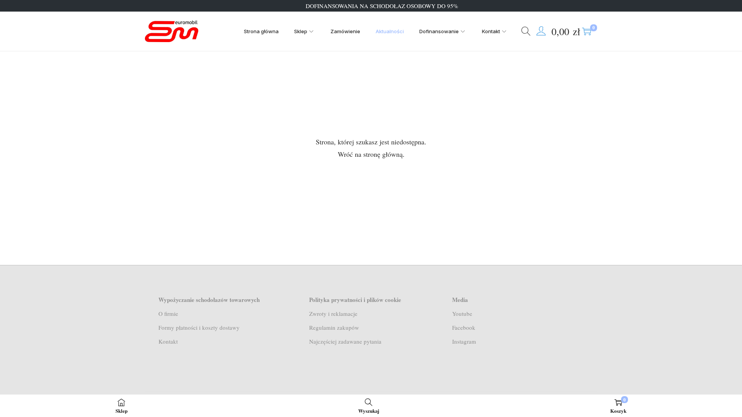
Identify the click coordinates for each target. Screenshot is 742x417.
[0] (586, 31)
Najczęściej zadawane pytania (345, 341)
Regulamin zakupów (334, 327)
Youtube (462, 313)
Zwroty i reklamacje (333, 313)
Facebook (463, 327)
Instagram (464, 341)
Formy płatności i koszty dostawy (199, 327)
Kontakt (168, 341)
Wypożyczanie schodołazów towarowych (209, 299)
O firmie (168, 313)
